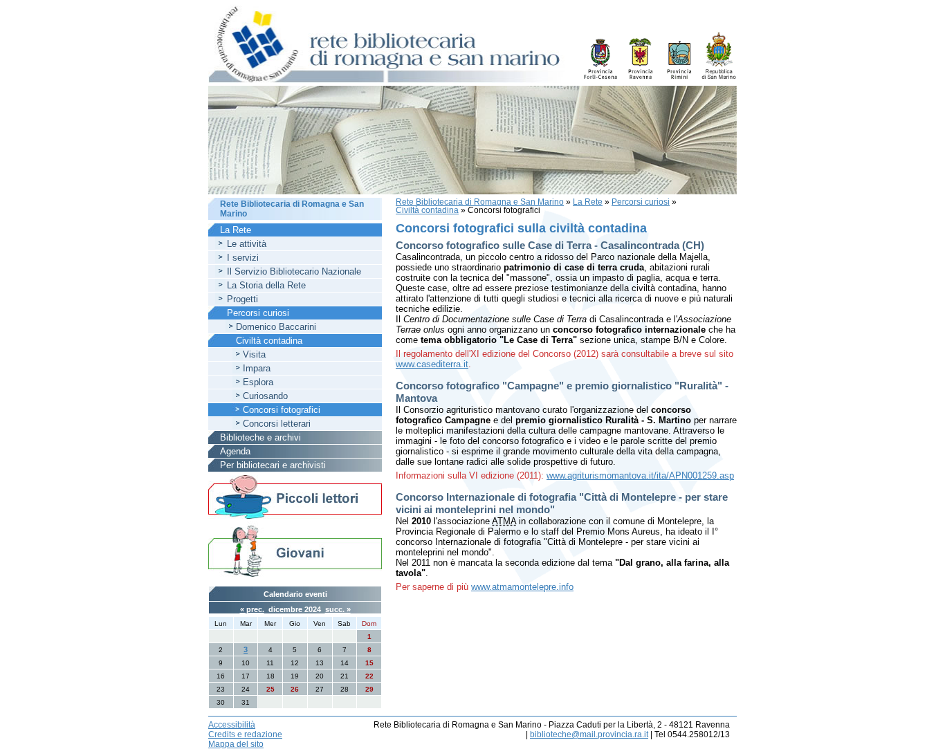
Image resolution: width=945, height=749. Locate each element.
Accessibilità (231, 725)
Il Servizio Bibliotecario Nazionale (294, 271)
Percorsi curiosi (641, 202)
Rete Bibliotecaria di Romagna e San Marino (480, 202)
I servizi (243, 257)
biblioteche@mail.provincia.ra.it (589, 734)
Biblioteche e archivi (260, 437)
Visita (254, 354)
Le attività (246, 244)
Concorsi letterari (277, 423)
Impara (256, 368)
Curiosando (265, 396)
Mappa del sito (236, 744)
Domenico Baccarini (276, 327)
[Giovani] (295, 550)
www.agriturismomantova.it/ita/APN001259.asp (640, 475)
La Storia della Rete (266, 285)
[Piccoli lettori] (295, 498)
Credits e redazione (245, 734)
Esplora (258, 382)
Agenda (235, 451)
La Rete (588, 202)
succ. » (338, 609)
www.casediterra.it (432, 364)
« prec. (252, 609)
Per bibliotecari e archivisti (273, 465)
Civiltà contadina (427, 210)
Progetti (242, 299)
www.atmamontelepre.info (522, 587)
